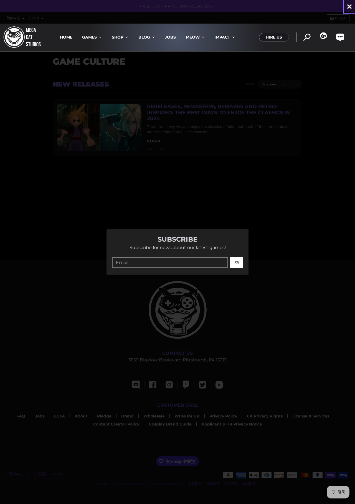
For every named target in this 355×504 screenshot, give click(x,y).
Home (66, 37)
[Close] (349, 6)
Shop (117, 37)
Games (89, 37)
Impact (222, 37)
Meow (193, 37)
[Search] (307, 37)
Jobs (170, 37)
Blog (144, 37)
